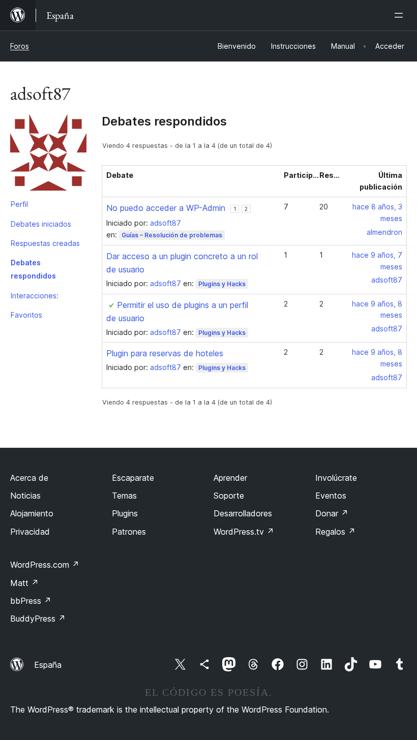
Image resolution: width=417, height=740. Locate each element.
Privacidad (30, 532)
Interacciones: (34, 295)
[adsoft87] (48, 154)
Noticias (25, 495)
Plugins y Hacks (222, 284)
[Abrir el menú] (400, 15)
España (48, 665)
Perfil (19, 204)
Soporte (229, 495)
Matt (24, 583)
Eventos (330, 495)
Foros (19, 46)
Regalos (335, 532)
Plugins (125, 513)
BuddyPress (38, 618)
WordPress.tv (244, 532)
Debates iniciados (41, 224)
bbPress (30, 601)
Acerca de (29, 478)
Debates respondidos (33, 269)
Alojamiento (31, 513)
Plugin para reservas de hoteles (164, 353)
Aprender (230, 478)
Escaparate (133, 478)
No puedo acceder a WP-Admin (165, 208)
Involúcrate (336, 478)
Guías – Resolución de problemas (172, 235)
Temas (124, 495)
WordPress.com (44, 565)
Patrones (129, 532)
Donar (331, 513)
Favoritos (26, 315)
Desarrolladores (243, 513)
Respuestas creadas (45, 243)
